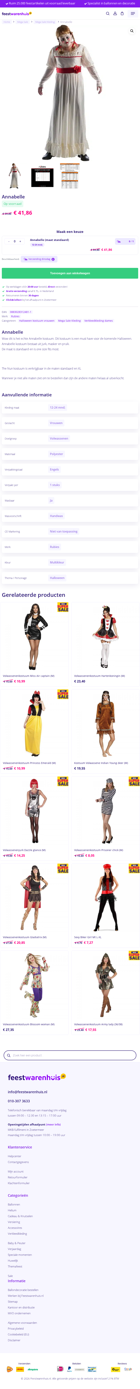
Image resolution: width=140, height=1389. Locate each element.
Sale (10, 1276)
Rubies (15, 316)
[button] (133, 13)
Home (7, 22)
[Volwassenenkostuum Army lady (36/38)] (105, 985)
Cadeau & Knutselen (20, 1216)
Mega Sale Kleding (45, 22)
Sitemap (13, 1301)
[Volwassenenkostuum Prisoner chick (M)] (105, 811)
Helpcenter (14, 1156)
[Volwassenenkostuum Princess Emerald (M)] (34, 723)
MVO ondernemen (19, 1313)
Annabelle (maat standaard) (49, 239)
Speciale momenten (20, 1255)
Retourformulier (18, 1177)
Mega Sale (22, 22)
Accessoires (15, 1228)
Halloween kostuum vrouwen (37, 320)
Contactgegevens (18, 1162)
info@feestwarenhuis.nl (27, 1092)
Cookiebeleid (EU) (18, 1334)
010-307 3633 (19, 1101)
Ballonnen (14, 1204)
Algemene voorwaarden (22, 1322)
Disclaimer (14, 1340)
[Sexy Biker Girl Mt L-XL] (105, 898)
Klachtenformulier (19, 1183)
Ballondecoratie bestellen (23, 1290)
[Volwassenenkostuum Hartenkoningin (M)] (105, 636)
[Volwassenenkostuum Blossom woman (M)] (34, 985)
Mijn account (16, 1171)
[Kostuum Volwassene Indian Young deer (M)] (105, 723)
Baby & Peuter (17, 1243)
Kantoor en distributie (21, 1307)
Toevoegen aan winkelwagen (70, 273)
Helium (12, 1210)
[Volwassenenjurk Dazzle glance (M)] (34, 811)
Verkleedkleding (17, 1233)
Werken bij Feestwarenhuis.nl (26, 1296)
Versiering (14, 1222)
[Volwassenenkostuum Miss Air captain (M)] (34, 636)
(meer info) (53, 1124)
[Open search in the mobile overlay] (70, 1055)
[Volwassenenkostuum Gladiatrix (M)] (34, 898)
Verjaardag (14, 1249)
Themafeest (15, 1266)
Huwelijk (13, 1260)
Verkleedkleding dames (98, 320)
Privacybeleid (16, 1328)
